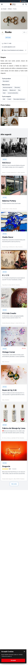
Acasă (4, 9)
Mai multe (14, 484)
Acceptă (13, 660)
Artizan (10, 9)
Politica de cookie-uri (7, 656)
